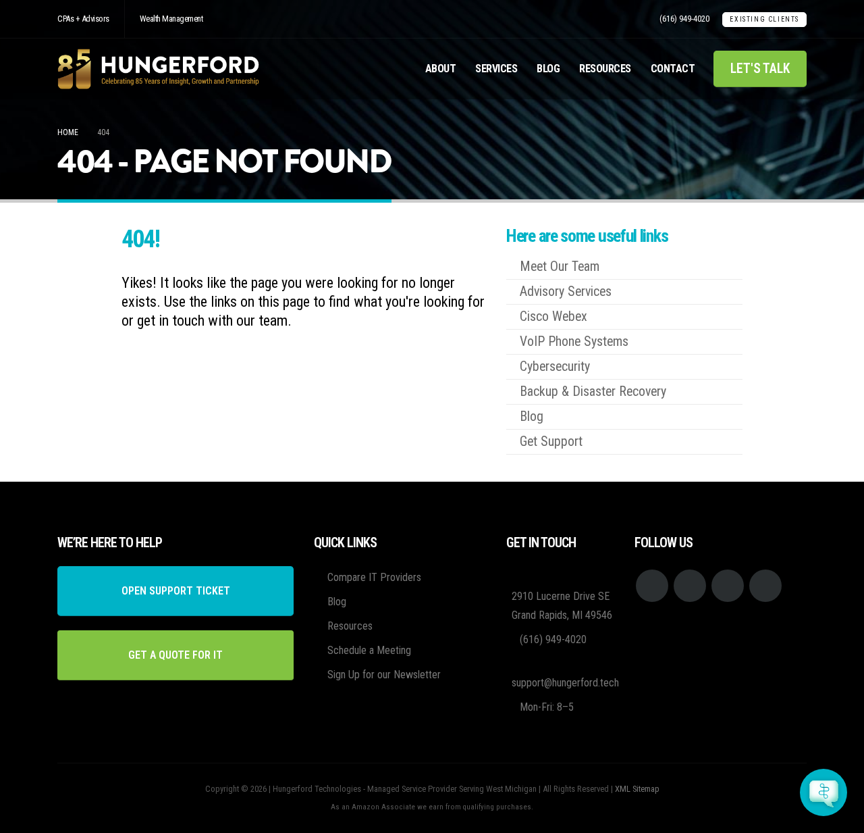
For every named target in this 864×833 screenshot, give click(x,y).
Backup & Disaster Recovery (593, 391)
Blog (548, 68)
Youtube (690, 586)
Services (496, 68)
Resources (605, 68)
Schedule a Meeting (369, 650)
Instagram (727, 586)
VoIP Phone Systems (574, 341)
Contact (673, 68)
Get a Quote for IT (175, 655)
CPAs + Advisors (83, 19)
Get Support (551, 441)
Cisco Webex (553, 316)
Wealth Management (171, 19)
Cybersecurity (555, 366)
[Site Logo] (158, 69)
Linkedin (765, 586)
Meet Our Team (559, 266)
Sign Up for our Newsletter (384, 674)
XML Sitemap (637, 789)
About (440, 68)
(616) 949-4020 (684, 19)
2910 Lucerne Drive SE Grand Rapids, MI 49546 (562, 606)
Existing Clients (764, 19)
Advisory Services (566, 291)
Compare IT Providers (374, 577)
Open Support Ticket (176, 590)
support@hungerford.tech (565, 682)
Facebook (652, 586)
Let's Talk (760, 68)
